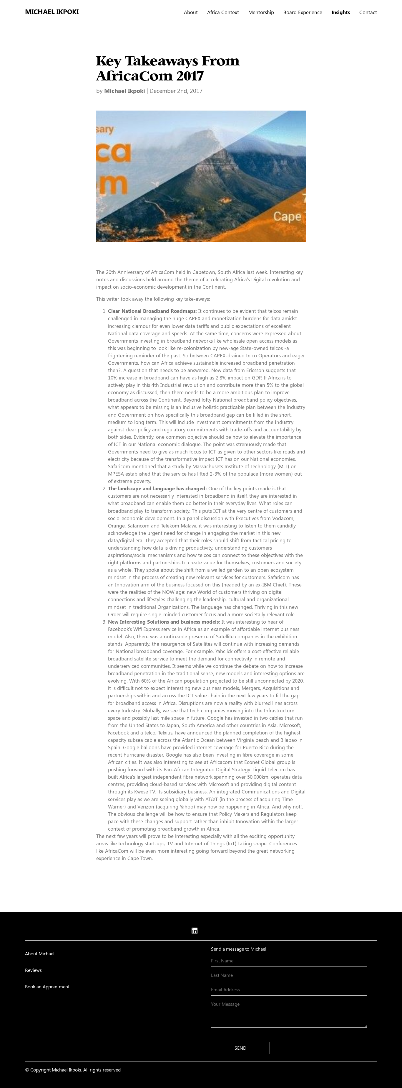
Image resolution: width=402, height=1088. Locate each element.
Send (240, 1048)
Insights (341, 12)
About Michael (39, 953)
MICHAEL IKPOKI (52, 11)
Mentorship (261, 12)
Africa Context (223, 12)
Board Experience (302, 12)
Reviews (33, 970)
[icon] (194, 930)
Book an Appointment (47, 986)
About (191, 12)
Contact (368, 12)
